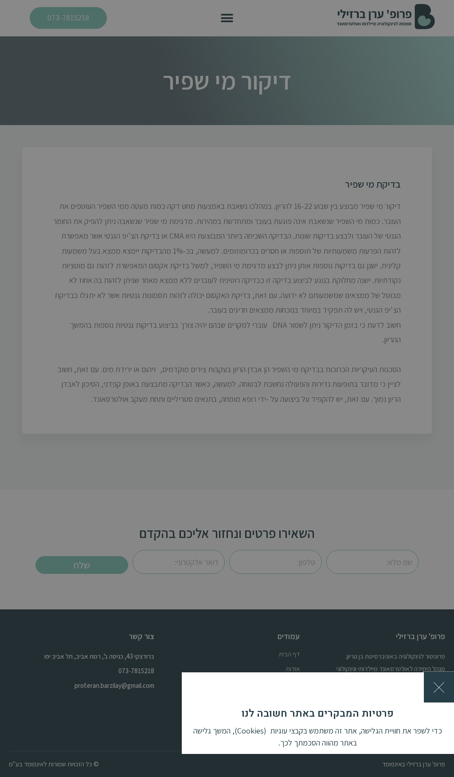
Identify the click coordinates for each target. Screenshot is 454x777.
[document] (227, 388)
